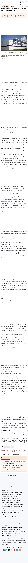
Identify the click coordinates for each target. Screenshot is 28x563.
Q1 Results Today (22, 461)
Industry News (23, 531)
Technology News (11, 531)
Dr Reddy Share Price (5, 488)
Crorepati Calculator (14, 510)
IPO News (20, 527)
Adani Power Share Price (6, 484)
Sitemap (20, 542)
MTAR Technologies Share (15, 502)
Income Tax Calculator (5, 510)
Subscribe (24, 542)
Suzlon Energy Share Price (6, 482)
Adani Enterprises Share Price (16, 482)
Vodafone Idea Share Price (14, 488)
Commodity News (4, 529)
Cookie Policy (23, 538)
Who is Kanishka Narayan (6, 498)
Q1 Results (11, 492)
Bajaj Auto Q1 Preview (16, 500)
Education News (4, 533)
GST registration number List (20, 540)
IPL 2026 (17, 523)
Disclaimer (3, 540)
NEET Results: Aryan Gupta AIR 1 (7, 504)
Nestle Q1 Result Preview (18, 506)
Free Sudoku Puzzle (22, 521)
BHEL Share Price (15, 486)
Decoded (17, 6)
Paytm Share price (14, 496)
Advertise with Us (14, 542)
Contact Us (9, 542)
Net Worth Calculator (22, 510)
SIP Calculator (10, 512)
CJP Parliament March (18, 492)
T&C (13, 538)
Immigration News (12, 529)
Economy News (20, 533)
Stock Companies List (5, 521)
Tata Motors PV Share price (6, 486)
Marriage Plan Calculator (16, 516)
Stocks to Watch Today (14, 461)
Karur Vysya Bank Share (6, 496)
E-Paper (12, 6)
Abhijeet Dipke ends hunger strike (7, 506)
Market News (15, 527)
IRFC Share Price (14, 484)
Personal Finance (16, 469)
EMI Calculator (4, 512)
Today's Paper (4, 538)
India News (3, 535)
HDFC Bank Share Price (16, 467)
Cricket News (18, 529)
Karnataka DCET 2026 (18, 504)
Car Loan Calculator (5, 514)
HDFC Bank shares (18, 494)
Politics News (9, 535)
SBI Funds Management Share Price (8, 463)
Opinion (22, 6)
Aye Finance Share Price (6, 467)
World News (5, 6)
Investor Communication (10, 540)
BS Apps (7, 544)
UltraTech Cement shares (6, 502)
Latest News (4, 527)
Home (2, 6)
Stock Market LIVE (6, 461)
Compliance (4, 542)
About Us (9, 538)
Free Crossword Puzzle (5, 523)
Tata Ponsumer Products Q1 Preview (8, 465)
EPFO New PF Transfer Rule (6, 500)
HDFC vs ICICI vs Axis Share (7, 469)
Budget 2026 (13, 523)
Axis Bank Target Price (19, 465)
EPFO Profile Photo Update (16, 498)
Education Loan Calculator (6, 516)
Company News (9, 527)
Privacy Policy (17, 538)
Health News (14, 533)
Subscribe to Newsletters (14, 521)
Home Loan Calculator (13, 514)
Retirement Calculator (17, 512)
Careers (3, 544)
